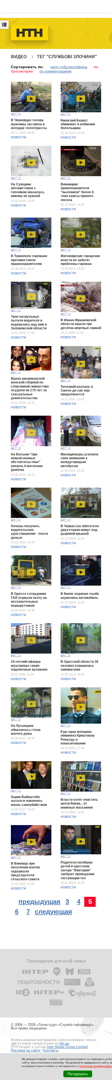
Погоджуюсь (77, 1074)
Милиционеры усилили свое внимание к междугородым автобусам (79, 460)
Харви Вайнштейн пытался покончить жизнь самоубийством (29, 801)
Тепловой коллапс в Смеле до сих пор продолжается (77, 390)
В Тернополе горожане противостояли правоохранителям (29, 260)
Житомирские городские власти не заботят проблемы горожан (80, 260)
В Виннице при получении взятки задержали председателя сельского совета (25, 871)
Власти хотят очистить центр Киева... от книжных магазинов (79, 803)
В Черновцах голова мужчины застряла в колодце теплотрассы (29, 124)
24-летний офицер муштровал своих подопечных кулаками (29, 665)
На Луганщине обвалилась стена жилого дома (26, 730)
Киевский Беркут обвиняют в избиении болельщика (78, 124)
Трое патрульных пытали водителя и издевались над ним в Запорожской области (29, 322)
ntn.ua (64, 1043)
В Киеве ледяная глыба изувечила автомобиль (80, 595)
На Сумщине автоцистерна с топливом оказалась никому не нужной (27, 190)
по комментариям (55, 71)
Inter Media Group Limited (67, 1047)
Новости (18, 137)
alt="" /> (16, 113)
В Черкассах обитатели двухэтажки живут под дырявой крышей (80, 530)
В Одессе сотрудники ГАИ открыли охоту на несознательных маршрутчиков (29, 599)
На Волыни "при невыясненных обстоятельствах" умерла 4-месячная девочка (27, 462)
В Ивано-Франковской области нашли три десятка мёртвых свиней (81, 324)
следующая (53, 911)
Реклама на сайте (25, 1050)
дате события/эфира (68, 67)
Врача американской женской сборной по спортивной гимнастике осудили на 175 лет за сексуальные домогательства (30, 388)
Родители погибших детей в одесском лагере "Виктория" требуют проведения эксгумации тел (77, 870)
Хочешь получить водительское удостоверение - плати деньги (29, 532)
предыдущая (39, 901)
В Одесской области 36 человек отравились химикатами (79, 665)
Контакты (50, 1050)
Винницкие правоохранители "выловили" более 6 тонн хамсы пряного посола (77, 192)
